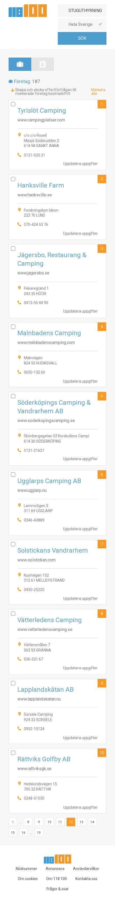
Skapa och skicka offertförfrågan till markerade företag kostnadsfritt (45, 92)
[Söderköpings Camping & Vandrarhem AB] (57, 428)
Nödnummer (26, 868)
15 (13, 833)
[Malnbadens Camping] (57, 354)
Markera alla (98, 92)
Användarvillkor (86, 868)
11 (60, 822)
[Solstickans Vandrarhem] (57, 572)
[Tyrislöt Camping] (57, 135)
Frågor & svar (58, 889)
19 (39, 833)
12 (71, 822)
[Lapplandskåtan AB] (57, 711)
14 (92, 822)
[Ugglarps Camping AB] (57, 502)
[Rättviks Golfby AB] (57, 780)
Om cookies (28, 879)
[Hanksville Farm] (57, 207)
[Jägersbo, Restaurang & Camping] (57, 281)
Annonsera (55, 868)
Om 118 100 (56, 879)
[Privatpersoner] (42, 64)
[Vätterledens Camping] (57, 641)
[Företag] (20, 64)
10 (102, 753)
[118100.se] (28, 6)
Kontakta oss (86, 879)
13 (81, 822)
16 (23, 833)
